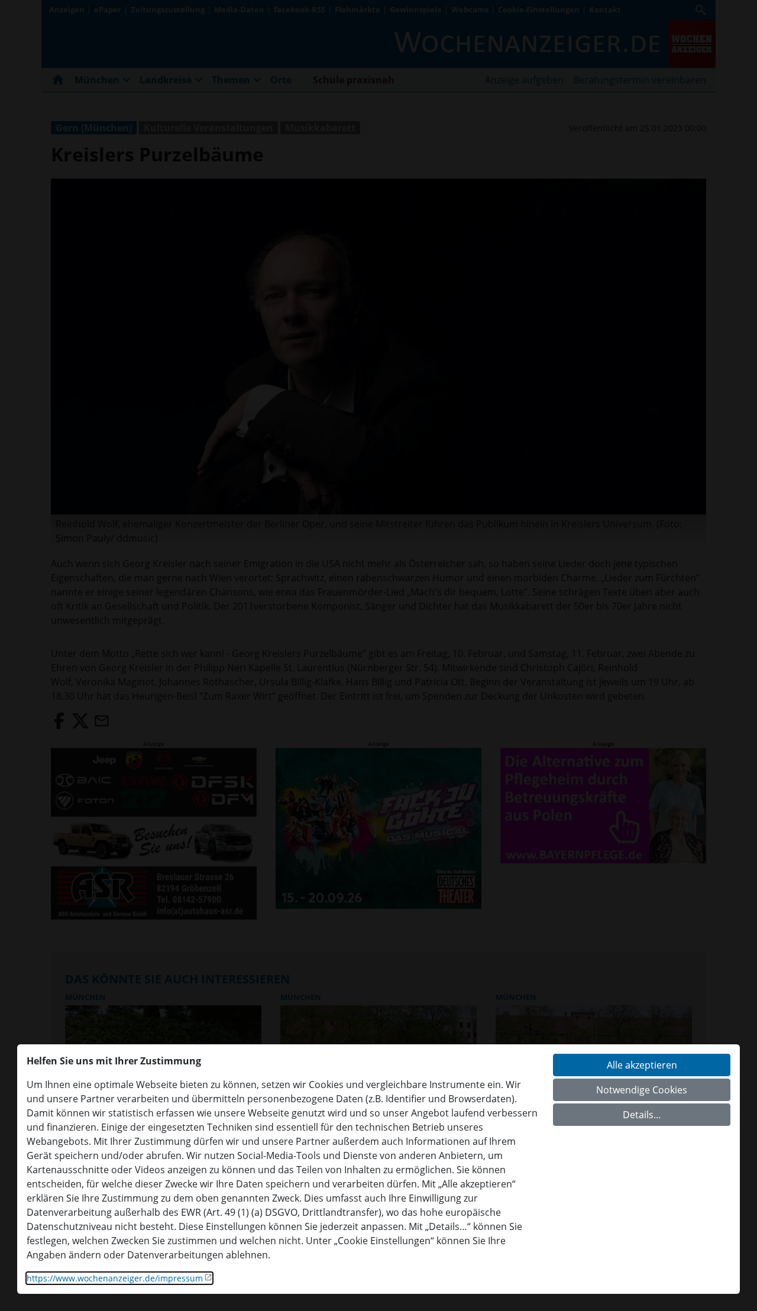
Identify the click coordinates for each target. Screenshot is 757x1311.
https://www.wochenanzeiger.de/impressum (115, 1278)
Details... (642, 1114)
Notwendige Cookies (641, 1089)
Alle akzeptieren (642, 1065)
